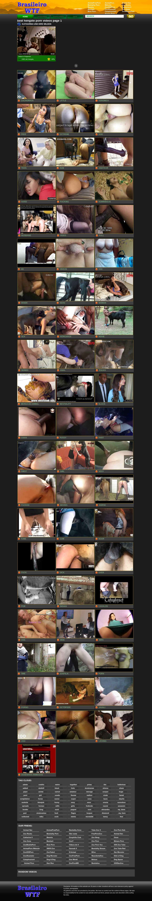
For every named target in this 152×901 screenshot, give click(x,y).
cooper (107, 792)
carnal (58, 792)
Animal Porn (110, 13)
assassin (123, 806)
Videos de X (72, 845)
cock (59, 817)
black (59, 788)
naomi (107, 806)
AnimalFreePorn (94, 3)
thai (123, 817)
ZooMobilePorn (128, 11)
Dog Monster (50, 856)
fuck (59, 813)
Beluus (93, 859)
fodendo (90, 806)
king (43, 809)
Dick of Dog (117, 856)
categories (42, 16)
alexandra (107, 809)
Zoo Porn (94, 841)
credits (43, 785)
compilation (26, 799)
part (26, 813)
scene (59, 799)
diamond (107, 813)
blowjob (43, 802)
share (122, 788)
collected (27, 817)
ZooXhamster (110, 9)
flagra (74, 813)
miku (42, 817)
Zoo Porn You (96, 845)
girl (42, 795)
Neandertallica (96, 856)
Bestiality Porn (94, 5)
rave (91, 809)
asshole (27, 802)
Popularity (58, 16)
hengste (30, 59)
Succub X (71, 848)
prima (90, 785)
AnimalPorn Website (109, 4)
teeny (106, 817)
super (74, 799)
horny (59, 802)
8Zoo (92, 852)
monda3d (91, 817)
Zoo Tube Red (118, 848)
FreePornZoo (95, 834)
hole (74, 788)
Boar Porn (92, 11)
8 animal (32, 7)
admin (26, 785)
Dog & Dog (49, 859)
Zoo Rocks (126, 5)
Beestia (91, 7)
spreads (26, 806)
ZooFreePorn (73, 856)
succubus (122, 802)
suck (58, 809)
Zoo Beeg (94, 837)
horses (43, 806)
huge (123, 792)
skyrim (123, 799)
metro (58, 785)
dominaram (91, 788)
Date (75, 16)
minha (74, 817)
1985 (23, 59)
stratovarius (42, 813)
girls (74, 806)
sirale (106, 795)
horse (42, 799)
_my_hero (123, 813)
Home (25, 16)
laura (106, 799)
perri (27, 795)
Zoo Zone (126, 9)
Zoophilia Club (73, 837)
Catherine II (126, 7)
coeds (58, 795)
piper (26, 792)
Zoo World (72, 859)
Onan (114, 837)
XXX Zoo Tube (118, 845)
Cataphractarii (110, 11)
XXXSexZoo (117, 863)
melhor (91, 795)
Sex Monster (117, 852)
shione (107, 788)
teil (27, 59)
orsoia (107, 802)
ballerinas (123, 785)
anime (42, 792)
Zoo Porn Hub (118, 830)
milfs (58, 806)
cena (91, 799)
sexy (74, 802)
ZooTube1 (49, 852)
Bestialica (94, 863)
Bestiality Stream (97, 848)
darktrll (42, 788)
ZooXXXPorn (110, 7)
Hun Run (49, 863)
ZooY (69, 841)
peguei (75, 809)
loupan (91, 813)
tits (107, 785)
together (74, 785)
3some (75, 795)
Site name (71, 834)
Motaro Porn (117, 841)
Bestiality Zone (73, 830)
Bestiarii (91, 9)
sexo (91, 802)
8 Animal (71, 852)
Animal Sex (126, 3)
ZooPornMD (72, 863)
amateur (75, 792)
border (27, 809)
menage (90, 792)
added (27, 788)
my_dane (123, 809)
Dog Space (117, 859)
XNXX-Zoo (49, 848)
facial (122, 795)
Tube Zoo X (95, 830)
